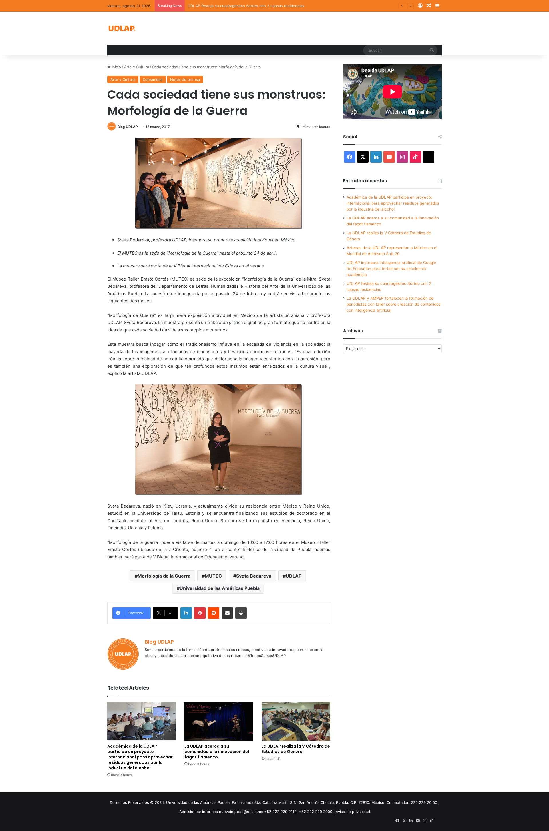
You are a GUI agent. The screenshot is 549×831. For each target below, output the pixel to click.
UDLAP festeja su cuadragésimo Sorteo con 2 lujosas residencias (246, 5)
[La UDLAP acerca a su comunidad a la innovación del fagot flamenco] (218, 721)
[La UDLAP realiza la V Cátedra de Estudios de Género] (296, 721)
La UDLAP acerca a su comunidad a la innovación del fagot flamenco (216, 751)
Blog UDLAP (128, 127)
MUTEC (213, 576)
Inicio (116, 67)
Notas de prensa (185, 79)
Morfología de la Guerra (164, 576)
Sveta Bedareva (253, 576)
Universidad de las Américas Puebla (220, 588)
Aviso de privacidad (353, 811)
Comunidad (153, 79)
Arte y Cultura (136, 67)
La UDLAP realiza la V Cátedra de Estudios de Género (296, 748)
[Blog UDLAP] (121, 28)
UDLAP (293, 576)
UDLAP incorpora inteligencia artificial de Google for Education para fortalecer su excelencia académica (391, 268)
